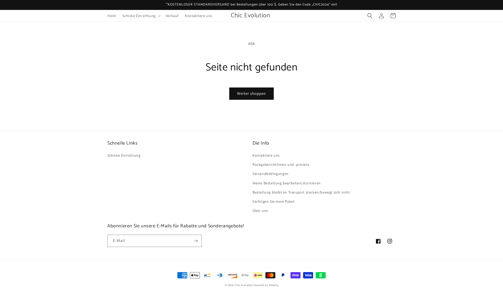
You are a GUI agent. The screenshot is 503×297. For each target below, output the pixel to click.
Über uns (260, 210)
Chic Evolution (244, 285)
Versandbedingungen (271, 173)
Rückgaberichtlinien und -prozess (281, 164)
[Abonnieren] (195, 241)
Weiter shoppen (251, 93)
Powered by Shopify (265, 285)
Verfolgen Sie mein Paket (273, 201)
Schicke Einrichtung (123, 155)
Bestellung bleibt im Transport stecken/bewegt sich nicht (301, 192)
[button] (140, 15)
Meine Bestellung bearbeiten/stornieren (287, 183)
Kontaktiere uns (266, 155)
